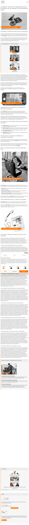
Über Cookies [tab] (24, 255)
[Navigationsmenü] (27, 2)
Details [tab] (14, 255)
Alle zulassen (23, 271)
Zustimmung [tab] (5, 255)
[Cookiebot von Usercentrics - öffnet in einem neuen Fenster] (25, 253)
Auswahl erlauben (14, 271)
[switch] (11, 268)
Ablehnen (5, 271)
